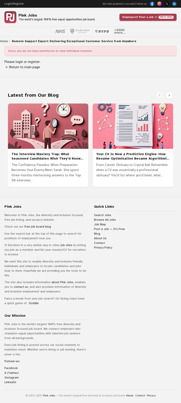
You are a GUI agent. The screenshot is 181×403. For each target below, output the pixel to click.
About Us (100, 238)
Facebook (11, 368)
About (129, 395)
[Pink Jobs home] (10, 17)
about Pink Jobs (62, 282)
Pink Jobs (28, 15)
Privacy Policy (103, 247)
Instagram (11, 377)
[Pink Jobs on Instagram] (159, 4)
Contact (99, 243)
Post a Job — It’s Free (109, 229)
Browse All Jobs (105, 220)
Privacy (151, 395)
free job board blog (37, 226)
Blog (97, 233)
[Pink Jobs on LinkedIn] (174, 4)
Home (4, 41)
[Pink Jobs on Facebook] (152, 4)
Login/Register (14, 4)
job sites (66, 245)
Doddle (34, 303)
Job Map (100, 224)
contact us (21, 287)
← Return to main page (22, 67)
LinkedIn (10, 382)
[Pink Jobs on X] (167, 4)
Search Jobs (102, 215)
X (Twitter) (11, 373)
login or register (28, 62)
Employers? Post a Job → (147, 17)
